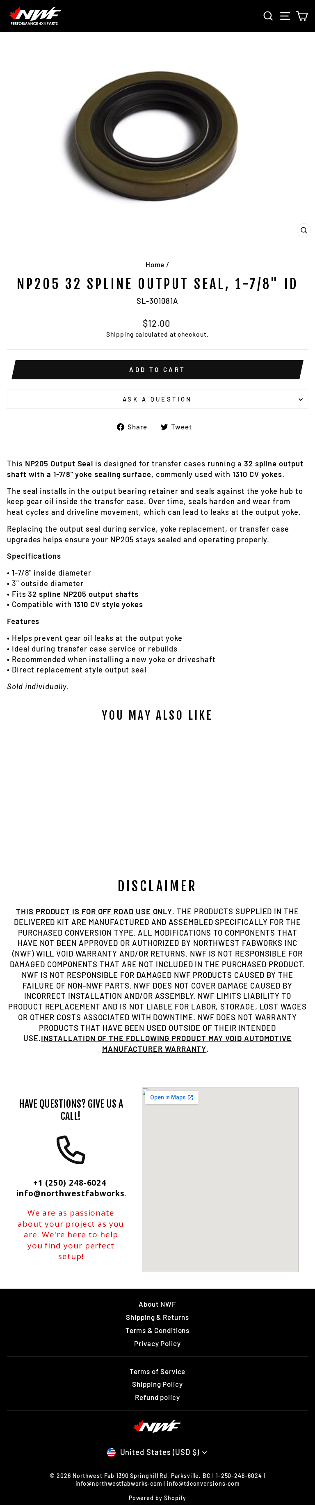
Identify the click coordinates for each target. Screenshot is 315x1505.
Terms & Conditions (158, 1330)
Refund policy (157, 1397)
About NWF (157, 1304)
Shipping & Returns (157, 1317)
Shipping (119, 334)
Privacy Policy (157, 1343)
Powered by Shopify (158, 1497)
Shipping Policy (157, 1384)
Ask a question (157, 399)
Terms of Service (158, 1371)
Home (155, 264)
